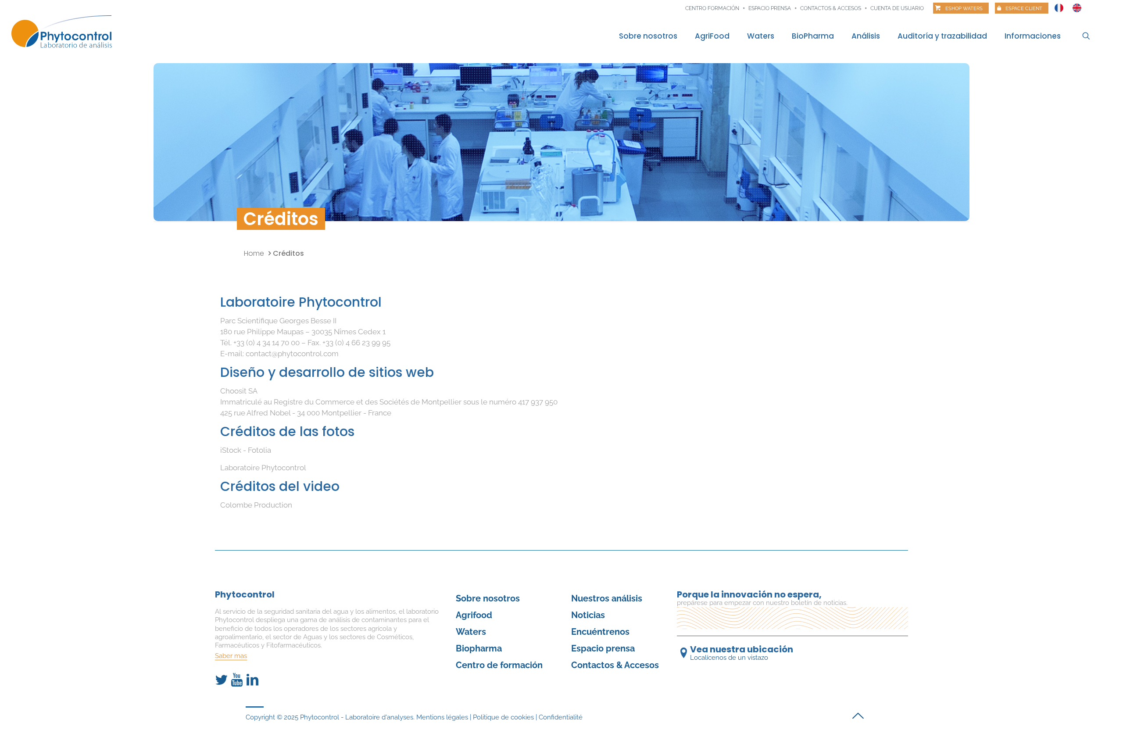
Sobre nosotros (488, 598)
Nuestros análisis (606, 598)
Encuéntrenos (600, 631)
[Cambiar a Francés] (1059, 5)
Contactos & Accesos (830, 8)
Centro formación (712, 8)
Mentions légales (442, 717)
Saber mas (231, 656)
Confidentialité (561, 717)
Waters (471, 631)
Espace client (1023, 8)
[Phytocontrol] (67, 32)
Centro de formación (499, 665)
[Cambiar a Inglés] (1077, 5)
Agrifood (474, 615)
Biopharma (479, 648)
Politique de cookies (503, 717)
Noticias (588, 615)
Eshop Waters (964, 8)
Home (254, 253)
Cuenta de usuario (897, 8)
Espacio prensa (769, 8)
